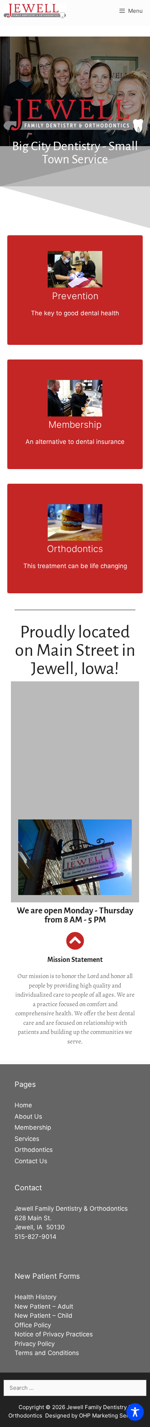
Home (23, 1105)
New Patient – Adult (44, 1306)
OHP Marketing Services (110, 1415)
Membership (33, 1127)
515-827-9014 (35, 1236)
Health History (35, 1297)
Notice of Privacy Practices (54, 1334)
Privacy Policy (35, 1343)
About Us (28, 1116)
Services (27, 1138)
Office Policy (33, 1325)
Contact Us (31, 1161)
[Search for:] (75, 1387)
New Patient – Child (43, 1315)
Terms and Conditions (47, 1352)
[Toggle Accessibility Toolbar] (135, 1412)
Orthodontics (34, 1149)
